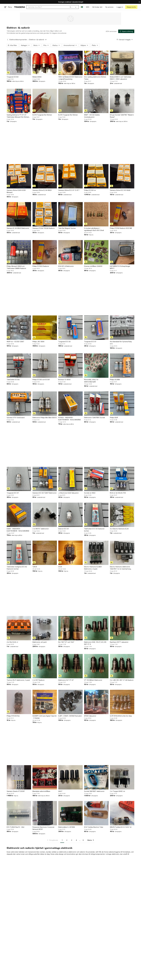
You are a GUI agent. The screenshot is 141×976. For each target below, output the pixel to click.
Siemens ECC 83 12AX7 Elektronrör (45, 493)
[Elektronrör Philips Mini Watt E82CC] (45, 403)
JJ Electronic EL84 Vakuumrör (68, 493)
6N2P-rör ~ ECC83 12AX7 (15, 341)
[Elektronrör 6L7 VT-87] (70, 666)
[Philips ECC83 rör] (96, 176)
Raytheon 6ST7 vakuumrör (119, 642)
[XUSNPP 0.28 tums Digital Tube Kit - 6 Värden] (45, 702)
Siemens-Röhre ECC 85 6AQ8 (120, 190)
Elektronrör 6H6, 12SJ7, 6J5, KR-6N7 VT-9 (95, 643)
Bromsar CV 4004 (64, 379)
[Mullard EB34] (45, 63)
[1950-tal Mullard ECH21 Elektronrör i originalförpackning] (70, 63)
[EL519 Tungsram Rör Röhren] (45, 101)
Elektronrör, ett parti (40, 642)
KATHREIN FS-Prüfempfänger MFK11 (120, 267)
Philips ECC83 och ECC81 (41, 379)
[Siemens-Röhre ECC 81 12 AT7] (70, 176)
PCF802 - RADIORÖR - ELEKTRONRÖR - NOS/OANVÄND (69, 419)
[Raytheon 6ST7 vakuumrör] (122, 628)
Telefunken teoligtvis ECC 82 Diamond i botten (17, 568)
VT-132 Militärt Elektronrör (93, 680)
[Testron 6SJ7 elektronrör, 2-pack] (19, 666)
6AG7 (60, 791)
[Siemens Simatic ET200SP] (19, 777)
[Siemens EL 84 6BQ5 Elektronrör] (19, 214)
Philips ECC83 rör (90, 190)
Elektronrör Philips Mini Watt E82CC (45, 417)
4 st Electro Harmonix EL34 (119, 529)
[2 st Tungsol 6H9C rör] (122, 777)
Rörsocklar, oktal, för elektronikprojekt (91, 381)
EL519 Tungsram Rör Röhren (42, 115)
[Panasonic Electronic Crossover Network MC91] (45, 813)
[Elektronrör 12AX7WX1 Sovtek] (96, 403)
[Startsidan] (19, 7)
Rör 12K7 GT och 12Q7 (66, 642)
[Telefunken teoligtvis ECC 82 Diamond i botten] (19, 553)
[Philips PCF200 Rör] (19, 702)
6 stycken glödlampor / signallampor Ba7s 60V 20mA (94, 229)
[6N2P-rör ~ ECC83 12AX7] (19, 327)
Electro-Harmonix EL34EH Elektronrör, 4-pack (93, 568)
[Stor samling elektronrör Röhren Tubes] (96, 63)
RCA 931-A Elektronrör (66, 266)
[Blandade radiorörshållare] (45, 777)
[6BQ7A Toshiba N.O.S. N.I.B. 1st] (122, 813)
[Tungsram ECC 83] (70, 327)
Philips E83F (114, 417)
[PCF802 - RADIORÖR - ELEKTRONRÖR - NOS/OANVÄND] (70, 403)
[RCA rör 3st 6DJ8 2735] (122, 479)
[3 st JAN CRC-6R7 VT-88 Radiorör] (122, 666)
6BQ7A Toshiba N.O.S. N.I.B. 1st (121, 827)
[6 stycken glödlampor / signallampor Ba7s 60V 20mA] (96, 214)
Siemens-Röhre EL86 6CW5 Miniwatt (16, 191)
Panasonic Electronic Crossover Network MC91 (43, 828)
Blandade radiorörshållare (41, 791)
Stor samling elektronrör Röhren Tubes (95, 78)
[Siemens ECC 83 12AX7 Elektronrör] (45, 479)
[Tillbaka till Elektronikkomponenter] (7, 39)
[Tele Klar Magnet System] (70, 214)
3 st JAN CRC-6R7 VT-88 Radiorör (122, 680)
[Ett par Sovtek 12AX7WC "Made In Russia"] (122, 101)
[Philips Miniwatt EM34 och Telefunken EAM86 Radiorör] (19, 252)
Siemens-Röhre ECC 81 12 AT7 (68, 190)
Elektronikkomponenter (18, 39)
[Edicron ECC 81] (70, 515)
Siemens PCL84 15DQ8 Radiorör (44, 228)
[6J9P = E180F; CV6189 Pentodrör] (70, 702)
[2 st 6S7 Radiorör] (45, 666)
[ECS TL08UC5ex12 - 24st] (19, 813)
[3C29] (70, 553)
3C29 (60, 567)
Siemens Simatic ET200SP (16, 791)
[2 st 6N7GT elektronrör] (45, 515)
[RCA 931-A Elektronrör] (70, 252)
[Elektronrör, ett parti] (45, 628)
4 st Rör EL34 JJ (12, 642)
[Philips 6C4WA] (122, 365)
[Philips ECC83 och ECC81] (45, 365)
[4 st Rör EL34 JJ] (19, 628)
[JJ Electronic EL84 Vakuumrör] (70, 479)
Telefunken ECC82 (13, 379)
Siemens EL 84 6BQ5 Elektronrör (18, 228)
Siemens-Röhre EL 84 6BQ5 (42, 190)
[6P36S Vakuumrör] (96, 702)
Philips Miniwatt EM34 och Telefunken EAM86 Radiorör (16, 267)
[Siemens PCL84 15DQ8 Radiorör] (45, 214)
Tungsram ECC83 (12, 77)
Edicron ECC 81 (63, 529)
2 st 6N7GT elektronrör (41, 529)
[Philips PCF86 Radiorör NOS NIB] (122, 214)
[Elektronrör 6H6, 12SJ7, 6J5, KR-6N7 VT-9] (96, 628)
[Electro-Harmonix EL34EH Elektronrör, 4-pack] (96, 553)
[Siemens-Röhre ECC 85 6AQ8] (122, 176)
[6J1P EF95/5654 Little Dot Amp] (122, 702)
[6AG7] (70, 777)
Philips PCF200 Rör (13, 716)
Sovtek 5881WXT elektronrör (94, 791)
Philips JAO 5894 (38, 341)
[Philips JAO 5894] (45, 327)
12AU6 (35, 567)
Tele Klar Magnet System (67, 228)
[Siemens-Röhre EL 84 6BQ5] (45, 176)
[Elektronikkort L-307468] (70, 813)
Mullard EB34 (37, 77)
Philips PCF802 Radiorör (41, 266)
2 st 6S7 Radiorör (39, 680)
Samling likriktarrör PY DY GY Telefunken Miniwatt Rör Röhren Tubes (18, 116)
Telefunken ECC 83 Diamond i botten (94, 530)
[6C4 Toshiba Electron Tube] (96, 813)
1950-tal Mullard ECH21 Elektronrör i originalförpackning (70, 78)
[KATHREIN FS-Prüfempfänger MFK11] (122, 252)
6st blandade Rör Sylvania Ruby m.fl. (121, 343)
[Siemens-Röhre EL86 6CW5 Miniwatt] (19, 176)
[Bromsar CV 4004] (70, 365)
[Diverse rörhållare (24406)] (96, 252)
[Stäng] (139, 2)
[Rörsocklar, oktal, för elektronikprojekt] (96, 365)
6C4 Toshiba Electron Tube (93, 827)
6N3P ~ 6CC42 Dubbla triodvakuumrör (92, 116)
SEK (87, 7)
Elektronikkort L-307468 (66, 827)
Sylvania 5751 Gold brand (15, 417)
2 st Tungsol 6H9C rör (117, 791)
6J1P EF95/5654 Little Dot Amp (121, 716)
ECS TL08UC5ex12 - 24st (15, 827)
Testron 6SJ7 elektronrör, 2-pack (18, 680)
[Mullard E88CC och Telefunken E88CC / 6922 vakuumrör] (122, 63)
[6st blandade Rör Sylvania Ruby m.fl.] (122, 327)
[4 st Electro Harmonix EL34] (122, 515)
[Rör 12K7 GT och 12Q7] (70, 628)
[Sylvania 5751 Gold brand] (19, 403)
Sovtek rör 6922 (89, 493)
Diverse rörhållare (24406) (93, 266)
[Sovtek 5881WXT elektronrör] (96, 777)
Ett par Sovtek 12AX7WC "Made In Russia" (122, 116)
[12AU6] (45, 553)
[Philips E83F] (122, 403)
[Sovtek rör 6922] (96, 479)
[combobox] (50, 7)
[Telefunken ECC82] (19, 365)
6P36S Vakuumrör (90, 716)
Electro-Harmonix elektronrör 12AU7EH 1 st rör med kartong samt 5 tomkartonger (120, 568)
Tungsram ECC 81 (90, 341)
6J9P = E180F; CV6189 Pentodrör (70, 716)
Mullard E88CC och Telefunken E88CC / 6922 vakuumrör (120, 78)
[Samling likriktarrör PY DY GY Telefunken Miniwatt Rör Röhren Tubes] (19, 101)
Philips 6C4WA (115, 379)
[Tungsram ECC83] (19, 63)
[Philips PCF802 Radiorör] (45, 252)
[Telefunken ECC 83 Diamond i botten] (96, 515)
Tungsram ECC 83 (64, 341)
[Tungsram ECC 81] (96, 327)
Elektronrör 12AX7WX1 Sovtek (94, 417)
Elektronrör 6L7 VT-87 (66, 680)
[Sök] (70, 7)
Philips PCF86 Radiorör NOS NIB (121, 228)
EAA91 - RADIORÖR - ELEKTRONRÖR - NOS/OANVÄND (18, 530)
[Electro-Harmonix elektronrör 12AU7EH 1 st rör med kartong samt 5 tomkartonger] (122, 553)
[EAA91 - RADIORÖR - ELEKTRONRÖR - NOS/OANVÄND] (19, 515)
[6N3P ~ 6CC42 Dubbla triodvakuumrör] (96, 101)
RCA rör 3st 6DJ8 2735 (118, 493)
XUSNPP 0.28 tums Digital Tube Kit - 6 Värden (45, 717)
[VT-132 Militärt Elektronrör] (96, 666)
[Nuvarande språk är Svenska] (82, 7)
